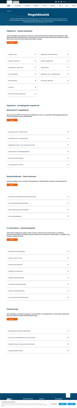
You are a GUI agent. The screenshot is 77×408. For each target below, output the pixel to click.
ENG (65, 1)
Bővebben (11, 42)
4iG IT (9, 1)
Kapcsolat (74, 5)
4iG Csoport (16, 2)
